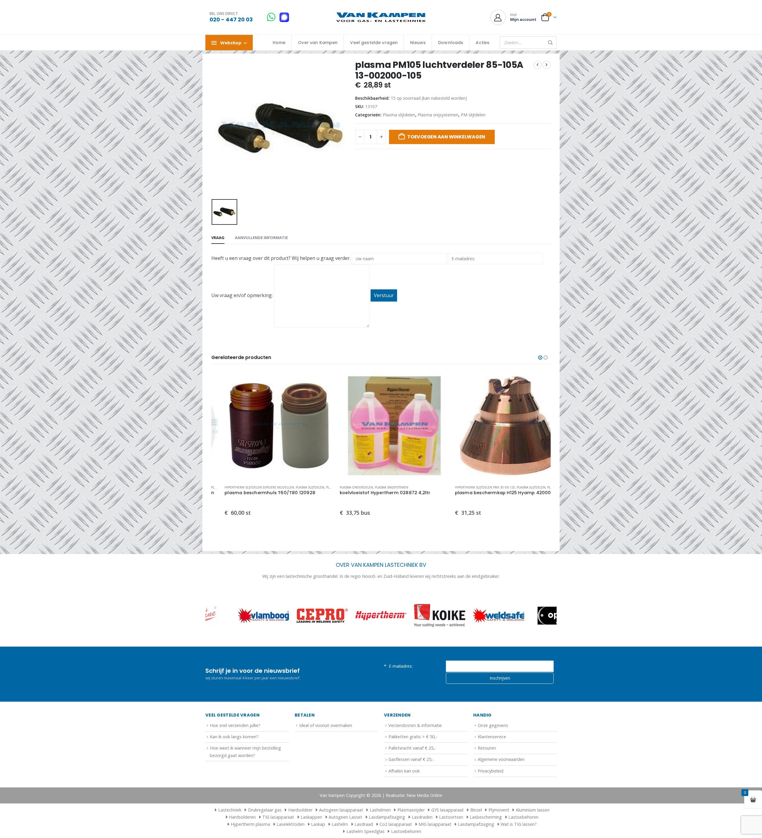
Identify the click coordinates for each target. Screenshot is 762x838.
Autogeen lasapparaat (341, 810)
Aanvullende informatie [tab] (261, 237)
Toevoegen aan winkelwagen (446, 136)
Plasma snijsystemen (438, 115)
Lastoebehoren (523, 817)
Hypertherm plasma (250, 824)
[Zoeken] (550, 43)
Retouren (487, 748)
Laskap (318, 824)
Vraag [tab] (217, 237)
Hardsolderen (242, 817)
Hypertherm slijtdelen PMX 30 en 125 (472, 487)
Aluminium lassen (532, 810)
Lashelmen (380, 810)
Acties (482, 43)
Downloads (450, 43)
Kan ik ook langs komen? (234, 736)
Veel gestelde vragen (374, 43)
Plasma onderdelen (343, 487)
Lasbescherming (486, 817)
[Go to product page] (266, 425)
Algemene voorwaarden (501, 759)
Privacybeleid (490, 771)
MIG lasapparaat (435, 824)
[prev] (537, 65)
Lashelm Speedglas (365, 831)
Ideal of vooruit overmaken (325, 725)
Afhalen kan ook (404, 771)
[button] (540, 357)
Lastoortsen (451, 817)
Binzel (476, 810)
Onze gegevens (493, 725)
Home (279, 43)
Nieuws (418, 43)
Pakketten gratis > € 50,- (412, 736)
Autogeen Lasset (345, 817)
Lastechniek (229, 810)
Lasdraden (422, 817)
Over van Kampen (318, 43)
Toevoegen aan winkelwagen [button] (310, 381)
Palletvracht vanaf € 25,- (412, 748)
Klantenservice (492, 736)
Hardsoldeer (300, 810)
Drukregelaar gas (265, 810)
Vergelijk (310, 394)
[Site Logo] (381, 17)
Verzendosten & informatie (415, 725)
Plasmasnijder (411, 810)
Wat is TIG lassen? (519, 824)
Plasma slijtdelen (399, 115)
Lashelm (340, 824)
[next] (546, 65)
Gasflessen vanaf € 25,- (411, 759)
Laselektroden (291, 824)
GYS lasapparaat (447, 810)
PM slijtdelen (473, 115)
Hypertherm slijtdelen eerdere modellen (246, 487)
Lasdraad (364, 824)
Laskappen (311, 817)
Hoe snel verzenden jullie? (235, 725)
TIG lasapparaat (278, 817)
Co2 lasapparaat (396, 824)
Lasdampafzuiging (387, 817)
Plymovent (498, 810)
